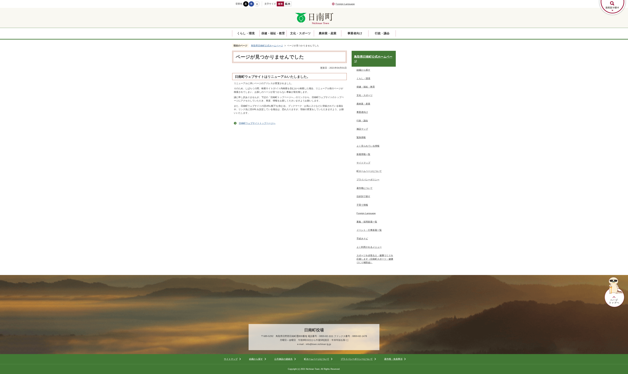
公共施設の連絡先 (283, 359)
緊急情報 (361, 137)
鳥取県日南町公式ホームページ (267, 45)
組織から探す (363, 70)
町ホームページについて (369, 171)
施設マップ (362, 129)
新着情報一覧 (363, 154)
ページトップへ (614, 292)
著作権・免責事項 (393, 359)
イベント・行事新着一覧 (369, 230)
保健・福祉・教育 (273, 33)
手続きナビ (362, 238)
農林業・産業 (327, 33)
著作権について (365, 188)
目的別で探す (363, 196)
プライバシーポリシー (368, 179)
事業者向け (355, 33)
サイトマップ (363, 162)
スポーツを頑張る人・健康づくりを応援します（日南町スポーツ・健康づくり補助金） (375, 259)
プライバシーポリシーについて (357, 359)
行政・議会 (382, 33)
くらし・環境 (246, 33)
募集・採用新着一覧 (367, 221)
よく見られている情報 (368, 146)
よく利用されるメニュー (369, 247)
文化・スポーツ (300, 33)
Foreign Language (345, 4)
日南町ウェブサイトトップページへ (257, 123)
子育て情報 (362, 205)
